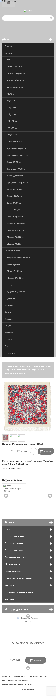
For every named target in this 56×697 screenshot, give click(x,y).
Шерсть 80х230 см (15, 244)
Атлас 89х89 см (14, 162)
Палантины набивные (15, 224)
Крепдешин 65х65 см (16, 149)
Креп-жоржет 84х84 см (17, 155)
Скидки (8, 326)
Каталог (8, 53)
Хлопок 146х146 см (15, 80)
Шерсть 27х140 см (15, 278)
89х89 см (11, 101)
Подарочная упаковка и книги (19, 592)
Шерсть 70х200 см (15, 237)
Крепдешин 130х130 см (17, 183)
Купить (46, 451)
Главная (8, 46)
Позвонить (10, 353)
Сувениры (10, 299)
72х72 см (11, 94)
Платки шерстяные (14, 87)
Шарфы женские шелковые (18, 258)
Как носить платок (38, 676)
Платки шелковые (14, 142)
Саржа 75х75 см (14, 203)
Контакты (9, 333)
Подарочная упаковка (15, 292)
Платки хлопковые (14, 190)
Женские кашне (13, 251)
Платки (30, 689)
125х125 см (12, 121)
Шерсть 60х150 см (15, 230)
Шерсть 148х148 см (16, 74)
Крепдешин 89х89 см (16, 169)
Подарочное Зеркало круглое (28, 643)
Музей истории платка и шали (17, 685)
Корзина (8, 319)
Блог (7, 346)
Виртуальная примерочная (15, 681)
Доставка (9, 305)
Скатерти (10, 285)
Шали (8, 60)
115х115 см (11, 114)
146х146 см (12, 135)
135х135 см (12, 128)
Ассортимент (19, 676)
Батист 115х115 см (15, 210)
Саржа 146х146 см (15, 217)
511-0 (13, 451)
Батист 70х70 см (14, 196)
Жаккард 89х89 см (15, 176)
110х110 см (11, 108)
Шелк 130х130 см (15, 67)
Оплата (8, 312)
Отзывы (8, 340)
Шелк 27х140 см (14, 271)
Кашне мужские (13, 265)
